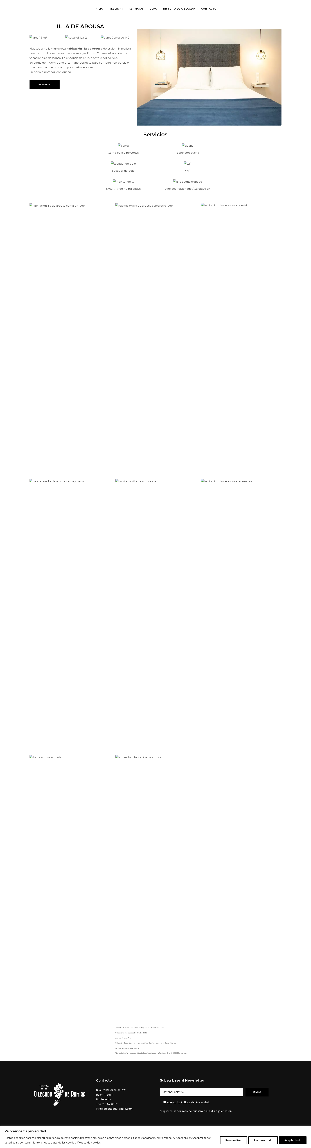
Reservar (45, 84)
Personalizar (233, 1140)
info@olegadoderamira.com (114, 1108)
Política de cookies (89, 1142)
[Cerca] (307, 1129)
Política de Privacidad (195, 1102)
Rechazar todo (263, 1140)
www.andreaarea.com (130, 1048)
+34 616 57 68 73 (107, 1104)
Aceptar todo (292, 1140)
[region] (155, 1137)
